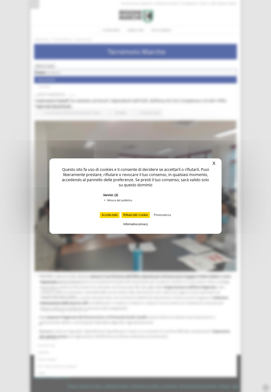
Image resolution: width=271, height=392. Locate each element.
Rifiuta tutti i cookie (135, 215)
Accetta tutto (110, 215)
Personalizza (162, 215)
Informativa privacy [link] (135, 224)
